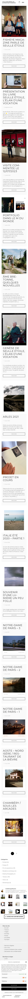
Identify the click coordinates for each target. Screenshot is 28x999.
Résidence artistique (8, 871)
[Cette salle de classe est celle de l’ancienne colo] (10, 904)
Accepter (14, 985)
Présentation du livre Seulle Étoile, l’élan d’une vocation (14, 97)
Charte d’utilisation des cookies (13, 949)
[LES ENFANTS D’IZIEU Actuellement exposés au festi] (3, 897)
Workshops (5, 882)
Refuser (14, 989)
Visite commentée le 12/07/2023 (11, 168)
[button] (26, 962)
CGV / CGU (7, 947)
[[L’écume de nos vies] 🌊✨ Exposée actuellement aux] (18, 904)
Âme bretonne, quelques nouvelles (11, 281)
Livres (6, 958)
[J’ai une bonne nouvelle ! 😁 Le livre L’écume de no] (3, 904)
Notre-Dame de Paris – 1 (12, 710)
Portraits (6, 933)
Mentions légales (9, 945)
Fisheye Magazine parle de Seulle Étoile (14, 42)
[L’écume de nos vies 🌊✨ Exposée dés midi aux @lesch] (25, 904)
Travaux (4, 877)
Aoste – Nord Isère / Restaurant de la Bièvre (13, 755)
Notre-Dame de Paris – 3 (12, 627)
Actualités (7, 937)
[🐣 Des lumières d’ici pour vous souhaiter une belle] (3, 911)
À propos (6, 939)
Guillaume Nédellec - (9, 2)
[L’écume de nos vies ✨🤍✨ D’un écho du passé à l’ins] (18, 911)
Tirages (6, 931)
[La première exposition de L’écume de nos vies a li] (18, 897)
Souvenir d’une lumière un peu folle (13, 596)
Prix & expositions (7, 868)
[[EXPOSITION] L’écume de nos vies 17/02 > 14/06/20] (10, 911)
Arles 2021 (11, 416)
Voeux (4, 879)
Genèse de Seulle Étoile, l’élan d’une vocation (14, 352)
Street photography (8, 874)
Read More (14, 66)
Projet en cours (11, 479)
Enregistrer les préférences (14, 992)
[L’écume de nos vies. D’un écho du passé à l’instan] (25, 911)
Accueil (6, 928)
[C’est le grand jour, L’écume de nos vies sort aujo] (25, 897)
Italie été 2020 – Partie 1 (13, 537)
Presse (4, 865)
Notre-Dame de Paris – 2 (12, 668)
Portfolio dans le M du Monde (13, 218)
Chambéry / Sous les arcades (12, 805)
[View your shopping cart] (19, 2)
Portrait (4, 862)
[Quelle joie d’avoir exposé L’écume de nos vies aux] (10, 897)
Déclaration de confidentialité (12, 951)
